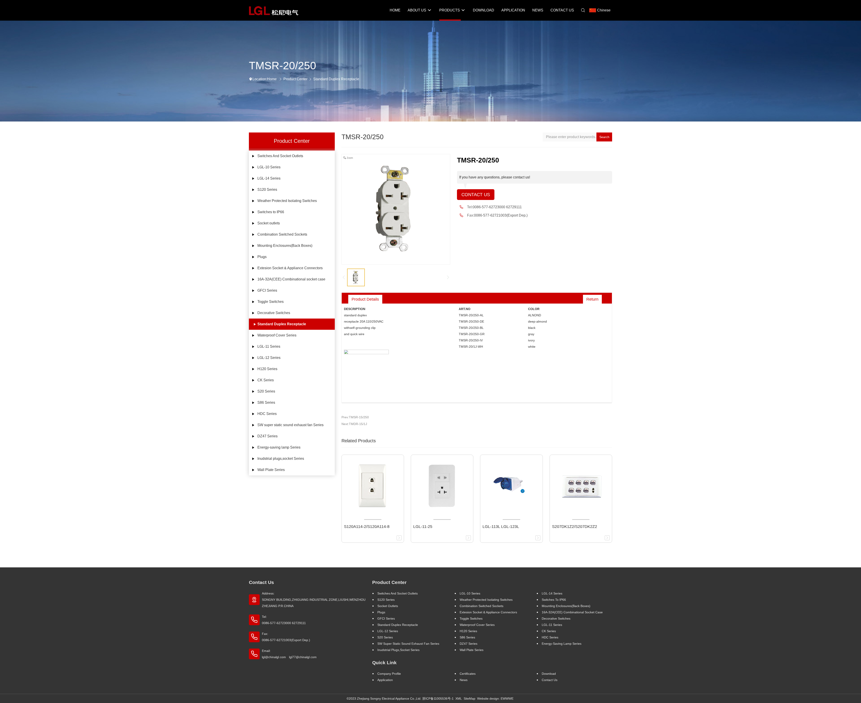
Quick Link (384, 662)
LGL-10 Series (268, 167)
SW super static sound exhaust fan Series (290, 425)
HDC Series (267, 414)
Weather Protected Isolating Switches (287, 201)
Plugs (262, 257)
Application (385, 680)
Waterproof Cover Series (276, 335)
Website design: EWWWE (495, 698)
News (463, 680)
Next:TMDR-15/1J (354, 424)
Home (272, 79)
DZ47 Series (267, 436)
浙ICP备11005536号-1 (438, 698)
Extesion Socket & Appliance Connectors (290, 268)
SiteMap (469, 698)
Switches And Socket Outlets (280, 156)
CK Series (265, 380)
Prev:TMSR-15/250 (355, 417)
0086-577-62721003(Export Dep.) (501, 215)
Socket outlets (268, 223)
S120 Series (267, 189)
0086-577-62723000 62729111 (497, 207)
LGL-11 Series (268, 346)
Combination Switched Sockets (282, 234)
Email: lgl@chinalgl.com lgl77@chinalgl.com (289, 654)
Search (604, 137)
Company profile (389, 673)
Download (549, 673)
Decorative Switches (273, 313)
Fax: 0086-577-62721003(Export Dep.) (286, 637)
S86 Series (266, 402)
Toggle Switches (270, 302)
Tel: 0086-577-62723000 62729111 (284, 620)
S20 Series (266, 391)
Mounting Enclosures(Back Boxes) (284, 245)
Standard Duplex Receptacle (336, 79)
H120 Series (267, 369)
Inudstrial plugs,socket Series (280, 458)
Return (592, 299)
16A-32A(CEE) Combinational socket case (291, 279)
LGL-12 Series (268, 358)
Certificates (468, 673)
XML (458, 698)
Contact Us (475, 194)
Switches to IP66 (270, 212)
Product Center (295, 79)
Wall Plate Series (271, 470)
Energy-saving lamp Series (278, 447)
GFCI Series (267, 290)
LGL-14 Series (268, 178)
